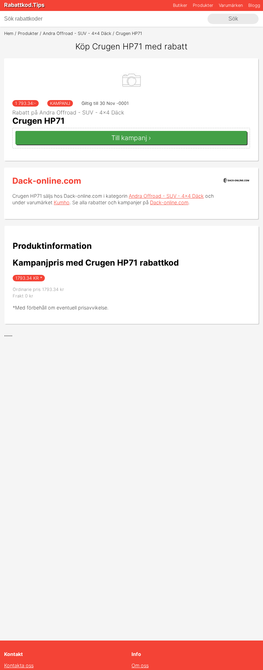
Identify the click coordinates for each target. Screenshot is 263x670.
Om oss (140, 665)
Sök (233, 19)
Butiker (180, 5)
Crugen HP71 (38, 121)
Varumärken (231, 5)
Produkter (203, 5)
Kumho (62, 202)
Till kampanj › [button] (131, 138)
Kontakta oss (19, 665)
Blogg (254, 5)
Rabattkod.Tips (24, 4)
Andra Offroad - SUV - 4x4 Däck (166, 196)
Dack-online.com (46, 181)
